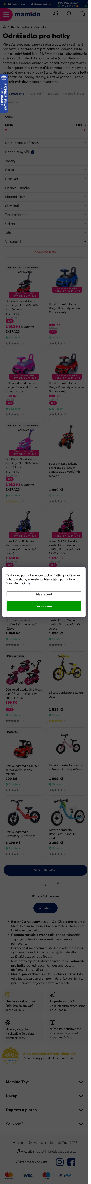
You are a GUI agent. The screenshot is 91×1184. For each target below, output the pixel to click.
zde (28, 583)
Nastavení (44, 594)
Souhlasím (44, 606)
